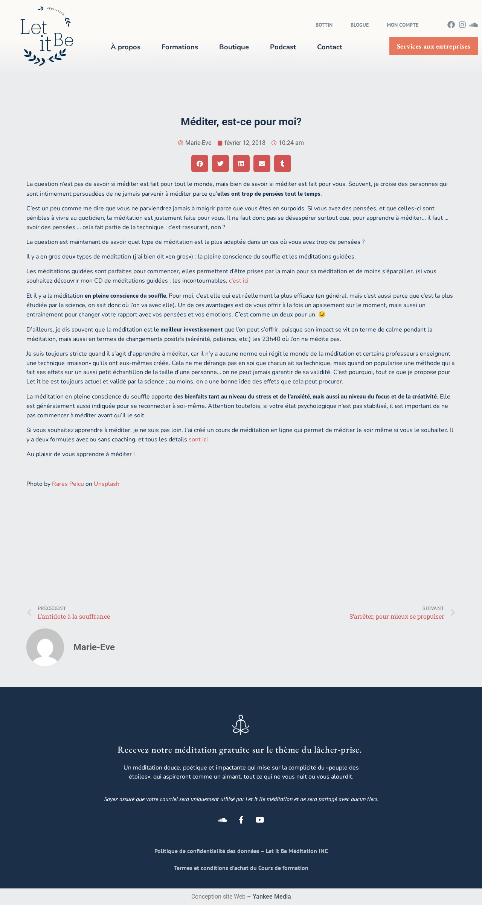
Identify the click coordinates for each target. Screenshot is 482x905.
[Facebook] (451, 24)
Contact (329, 47)
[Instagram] (462, 24)
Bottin (324, 25)
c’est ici (239, 281)
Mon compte (402, 25)
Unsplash (106, 484)
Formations (180, 47)
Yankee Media (272, 896)
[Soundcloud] (473, 24)
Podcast (283, 47)
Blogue (360, 25)
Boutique (234, 47)
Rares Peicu (68, 484)
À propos (125, 47)
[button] (199, 163)
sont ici (198, 439)
